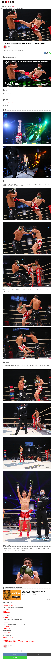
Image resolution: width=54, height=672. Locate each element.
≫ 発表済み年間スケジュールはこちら (10, 605)
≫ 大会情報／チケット (7, 609)
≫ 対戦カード (6, 611)
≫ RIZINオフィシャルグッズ (8, 637)
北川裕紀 (9, 102)
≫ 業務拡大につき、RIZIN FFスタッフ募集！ (12, 640)
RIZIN (9, 47)
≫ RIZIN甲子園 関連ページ (8, 632)
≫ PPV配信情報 (6, 612)
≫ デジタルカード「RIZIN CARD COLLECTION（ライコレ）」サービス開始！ (18, 639)
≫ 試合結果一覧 (6, 628)
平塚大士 (13, 102)
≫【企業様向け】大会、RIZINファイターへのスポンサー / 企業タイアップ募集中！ (19, 641)
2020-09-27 (10, 46)
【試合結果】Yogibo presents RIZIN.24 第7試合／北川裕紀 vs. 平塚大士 (25, 43)
